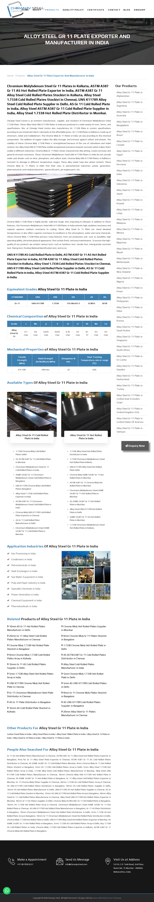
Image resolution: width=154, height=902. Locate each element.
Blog (126, 10)
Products (52, 10)
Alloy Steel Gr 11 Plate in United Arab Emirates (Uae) (129, 399)
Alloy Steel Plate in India (44, 734)
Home (25, 10)
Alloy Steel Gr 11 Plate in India (55, 738)
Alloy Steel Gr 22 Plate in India (27, 738)
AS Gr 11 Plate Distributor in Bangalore (30, 702)
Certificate (95, 10)
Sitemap (117, 898)
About (37, 10)
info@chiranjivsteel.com (76, 864)
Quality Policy (73, 10)
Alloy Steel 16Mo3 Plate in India (71, 734)
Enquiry (139, 10)
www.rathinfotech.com (102, 898)
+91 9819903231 (25, 864)
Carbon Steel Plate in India (19, 734)
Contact (114, 10)
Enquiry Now (136, 445)
